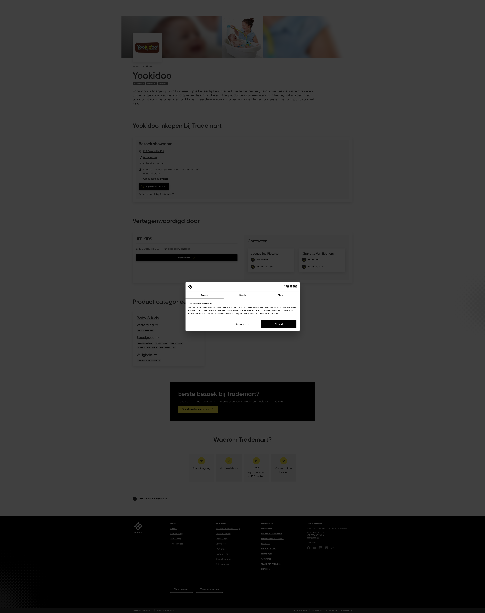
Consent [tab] (204, 295)
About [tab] (280, 295)
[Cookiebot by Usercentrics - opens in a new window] (286, 287)
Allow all (279, 324)
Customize (240, 324)
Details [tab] (242, 295)
